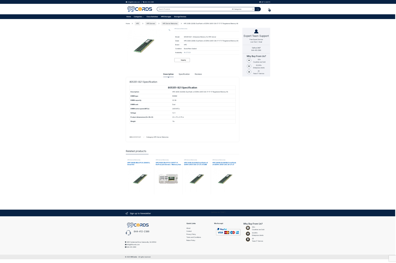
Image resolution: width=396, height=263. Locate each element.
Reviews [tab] (198, 74)
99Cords (133, 257)
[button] (169, 30)
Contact (189, 231)
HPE (137, 23)
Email (260, 42)
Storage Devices (180, 16)
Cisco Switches (152, 16)
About (188, 228)
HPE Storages (166, 16)
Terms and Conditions (193, 237)
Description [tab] (168, 74)
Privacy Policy (191, 234)
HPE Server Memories (170, 23)
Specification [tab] (184, 74)
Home (128, 16)
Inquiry (183, 60)
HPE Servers (151, 23)
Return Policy (190, 240)
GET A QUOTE (265, 2)
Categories (138, 16)
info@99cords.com (134, 2)
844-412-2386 (149, 2)
